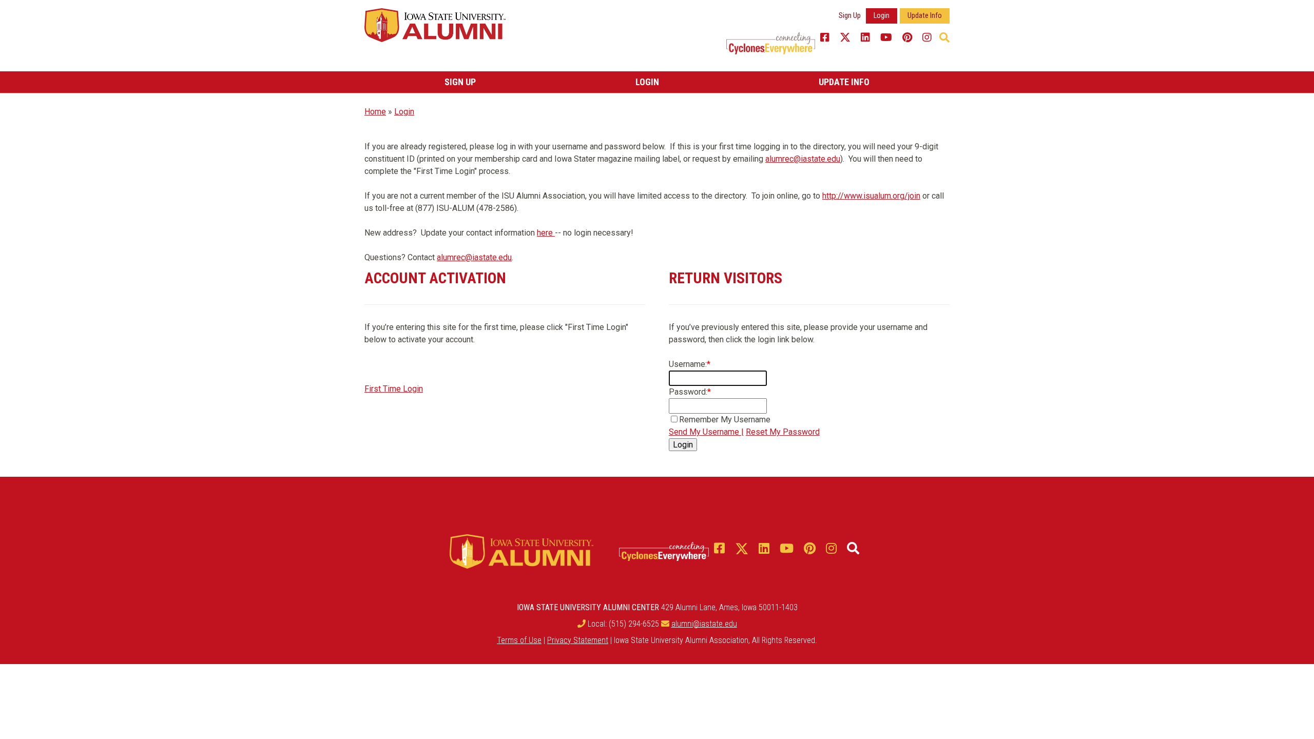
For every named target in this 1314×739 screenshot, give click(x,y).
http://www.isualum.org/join (871, 196)
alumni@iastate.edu (704, 624)
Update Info (924, 15)
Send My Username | (706, 432)
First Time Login (393, 389)
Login (882, 15)
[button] (944, 37)
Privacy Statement (577, 640)
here (546, 233)
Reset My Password (783, 432)
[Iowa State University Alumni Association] (435, 24)
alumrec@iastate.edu (802, 159)
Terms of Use (519, 640)
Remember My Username (724, 419)
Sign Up (850, 15)
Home (375, 111)
